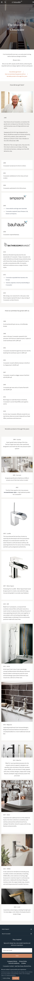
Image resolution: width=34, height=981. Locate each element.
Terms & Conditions (13, 963)
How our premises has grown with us (15, 74)
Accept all (15, 978)
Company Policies (12, 961)
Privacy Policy (23, 961)
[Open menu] (1, 2)
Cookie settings (6, 978)
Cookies (23, 963)
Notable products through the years (17, 76)
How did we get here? (15, 72)
